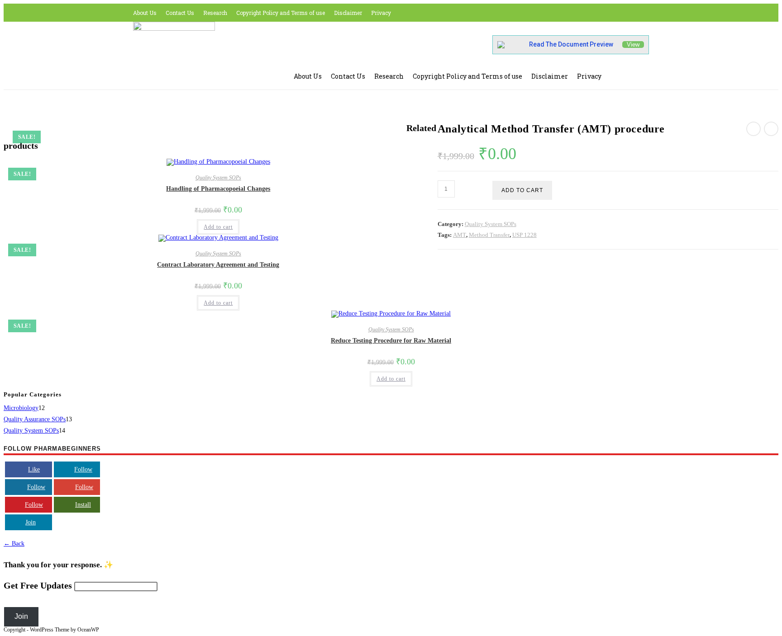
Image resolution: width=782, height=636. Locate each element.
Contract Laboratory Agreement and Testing (218, 264)
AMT (459, 234)
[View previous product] (753, 129)
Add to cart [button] (218, 227)
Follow (83, 469)
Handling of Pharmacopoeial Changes (218, 188)
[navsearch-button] (624, 75)
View (633, 44)
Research (215, 12)
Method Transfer (489, 234)
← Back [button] (14, 543)
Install (83, 504)
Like (34, 469)
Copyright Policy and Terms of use (280, 12)
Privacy (381, 12)
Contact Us (180, 12)
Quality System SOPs (490, 224)
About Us (145, 12)
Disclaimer (348, 12)
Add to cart (522, 190)
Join (30, 522)
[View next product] (771, 129)
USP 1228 (524, 234)
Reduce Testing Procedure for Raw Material (391, 340)
